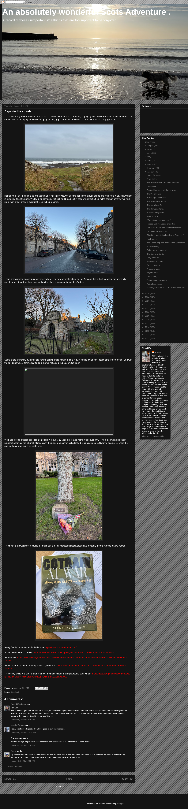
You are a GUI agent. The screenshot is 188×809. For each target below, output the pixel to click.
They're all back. (154, 194)
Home (69, 779)
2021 (147, 308)
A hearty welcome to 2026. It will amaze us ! (166, 288)
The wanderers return (156, 201)
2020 (147, 312)
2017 (147, 323)
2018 (147, 320)
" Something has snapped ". (159, 220)
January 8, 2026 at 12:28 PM (23, 732)
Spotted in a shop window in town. (161, 190)
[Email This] (36, 688)
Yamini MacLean (18, 704)
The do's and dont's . (156, 254)
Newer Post (10, 779)
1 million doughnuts (155, 212)
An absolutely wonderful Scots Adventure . (86, 12)
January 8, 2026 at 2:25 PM (23, 761)
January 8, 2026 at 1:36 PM (23, 745)
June (149, 153)
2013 (147, 338)
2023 (147, 301)
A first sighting (153, 246)
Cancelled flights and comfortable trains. (164, 228)
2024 (147, 297)
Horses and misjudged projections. (162, 224)
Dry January (152, 276)
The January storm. (155, 209)
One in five (151, 186)
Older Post (127, 779)
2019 (147, 316)
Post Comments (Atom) (75, 786)
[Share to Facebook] (44, 688)
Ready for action (154, 175)
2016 (147, 327)
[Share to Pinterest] (47, 688)
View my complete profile (153, 436)
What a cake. (152, 216)
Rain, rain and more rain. (158, 250)
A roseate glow (153, 269)
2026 (147, 142)
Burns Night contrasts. (156, 197)
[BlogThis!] (39, 688)
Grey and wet (153, 258)
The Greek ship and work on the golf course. (166, 243)
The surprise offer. (155, 205)
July (149, 149)
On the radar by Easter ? (157, 231)
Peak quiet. (152, 239)
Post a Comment (15, 766)
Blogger (120, 803)
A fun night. (152, 179)
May (149, 157)
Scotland (15, 692)
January (151, 172)
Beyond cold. (152, 273)
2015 (147, 331)
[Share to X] (41, 688)
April (149, 160)
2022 (147, 305)
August (150, 145)
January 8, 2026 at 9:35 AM (23, 719)
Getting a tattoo (153, 265)
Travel (13, 751)
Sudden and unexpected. (158, 280)
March (150, 164)
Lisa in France (17, 725)
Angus (158, 352)
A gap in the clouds (155, 261)
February (151, 168)
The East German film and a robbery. (163, 182)
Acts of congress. (154, 284)
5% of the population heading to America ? (165, 235)
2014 (147, 335)
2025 (147, 293)
